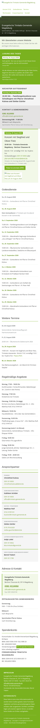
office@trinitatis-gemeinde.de (12, 116)
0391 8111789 (9, 558)
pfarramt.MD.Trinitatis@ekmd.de (16, 159)
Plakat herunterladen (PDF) (15, 168)
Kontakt (27, 13)
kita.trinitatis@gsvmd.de (12, 545)
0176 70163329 (9, 528)
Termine (26, 9)
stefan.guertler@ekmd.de (13, 530)
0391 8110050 (8, 114)
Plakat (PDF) (18, 356)
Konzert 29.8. (7, 9)
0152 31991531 (9, 512)
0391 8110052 (9, 543)
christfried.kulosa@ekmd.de (14, 484)
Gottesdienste (17, 9)
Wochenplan (7, 13)
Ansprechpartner (17, 13)
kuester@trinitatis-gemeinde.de (15, 515)
